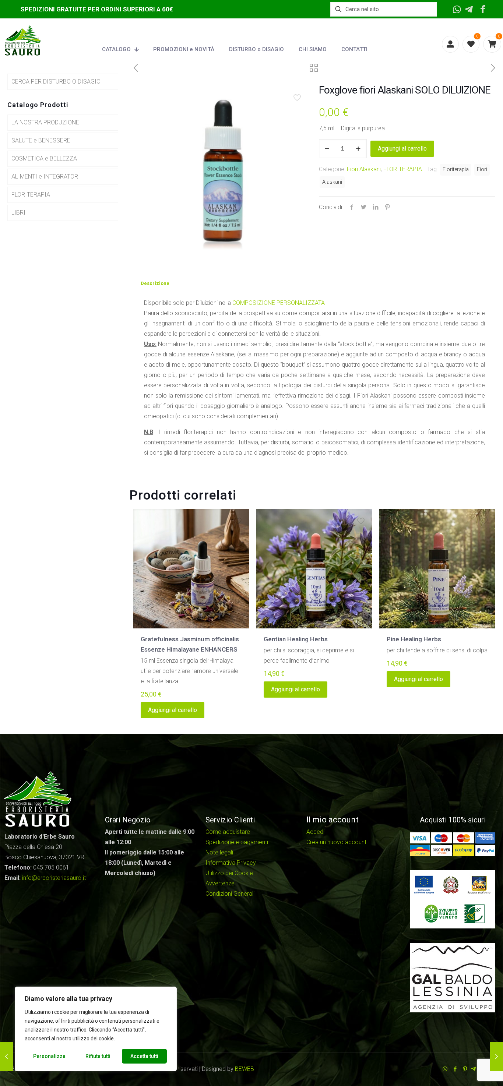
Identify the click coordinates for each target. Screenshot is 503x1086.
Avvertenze (220, 883)
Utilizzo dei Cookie (229, 873)
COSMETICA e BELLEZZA (44, 158)
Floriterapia (456, 169)
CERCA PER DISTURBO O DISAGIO (56, 81)
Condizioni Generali (229, 893)
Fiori (482, 169)
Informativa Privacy (230, 862)
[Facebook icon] (455, 1069)
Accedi (315, 831)
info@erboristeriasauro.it (54, 877)
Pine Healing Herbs (414, 639)
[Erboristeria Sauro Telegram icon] (473, 1069)
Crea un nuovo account (336, 842)
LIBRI (18, 212)
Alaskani (332, 182)
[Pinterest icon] (465, 1069)
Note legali (219, 852)
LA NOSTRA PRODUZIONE (45, 122)
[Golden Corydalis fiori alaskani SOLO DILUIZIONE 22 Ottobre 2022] (496, 1056)
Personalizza (49, 1056)
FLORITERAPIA (402, 169)
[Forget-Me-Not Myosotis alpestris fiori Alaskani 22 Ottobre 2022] (6, 1056)
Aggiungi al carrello (402, 148)
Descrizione (155, 283)
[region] (96, 1029)
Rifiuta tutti (97, 1056)
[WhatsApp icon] (445, 1069)
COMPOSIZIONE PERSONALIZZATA (278, 302)
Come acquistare (227, 831)
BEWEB (244, 1068)
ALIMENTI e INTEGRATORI (45, 176)
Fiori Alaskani (364, 169)
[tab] (155, 283)
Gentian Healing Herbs (296, 639)
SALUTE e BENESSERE (40, 140)
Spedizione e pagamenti (236, 842)
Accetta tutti (144, 1056)
